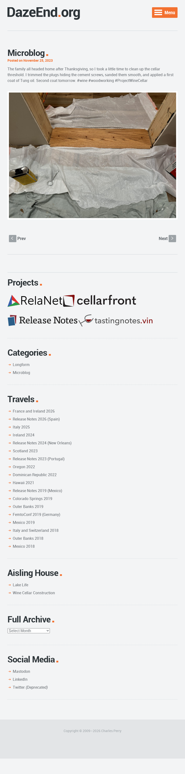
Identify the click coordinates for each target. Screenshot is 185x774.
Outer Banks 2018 (28, 538)
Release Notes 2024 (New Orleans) (42, 443)
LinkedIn (20, 679)
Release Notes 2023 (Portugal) (39, 458)
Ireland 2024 (23, 435)
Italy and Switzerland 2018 (36, 530)
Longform (21, 364)
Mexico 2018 (24, 546)
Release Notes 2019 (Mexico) (37, 490)
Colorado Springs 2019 (32, 498)
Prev (18, 238)
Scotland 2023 (25, 451)
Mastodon (21, 671)
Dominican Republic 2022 (35, 474)
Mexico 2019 (24, 522)
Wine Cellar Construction (34, 592)
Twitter (30, 687)
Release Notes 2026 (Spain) (36, 419)
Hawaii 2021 (23, 482)
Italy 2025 (21, 427)
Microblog (21, 372)
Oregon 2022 (24, 466)
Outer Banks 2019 (28, 506)
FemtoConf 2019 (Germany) (36, 514)
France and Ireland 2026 (34, 411)
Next (166, 238)
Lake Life (20, 584)
